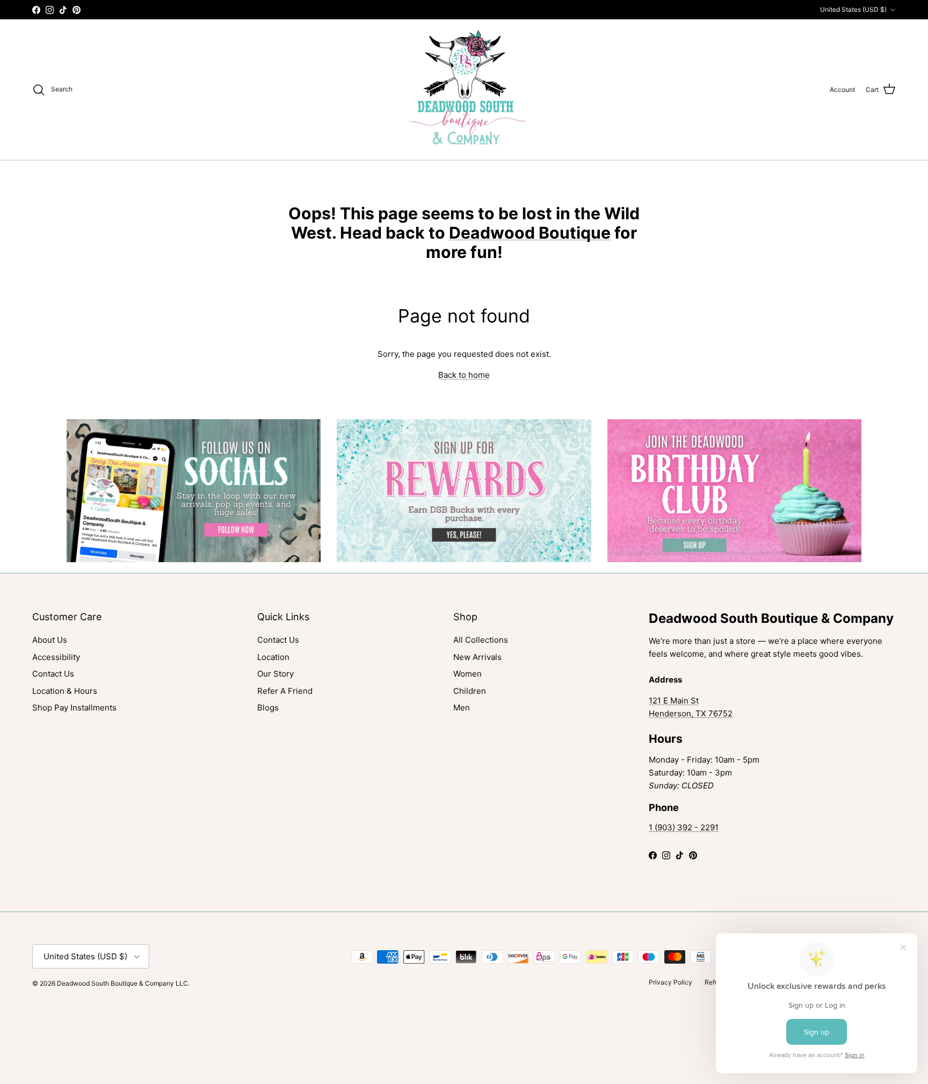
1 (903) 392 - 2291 (684, 827)
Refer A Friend (285, 691)
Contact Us (53, 674)
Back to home (464, 375)
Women (467, 674)
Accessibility (56, 657)
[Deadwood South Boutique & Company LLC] (464, 89)
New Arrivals (477, 657)
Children (469, 691)
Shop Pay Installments (74, 707)
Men (461, 707)
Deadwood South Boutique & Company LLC (122, 983)
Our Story (275, 674)
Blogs (268, 707)
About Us (49, 640)
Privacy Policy (670, 982)
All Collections (480, 640)
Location (273, 657)
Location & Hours (64, 691)
